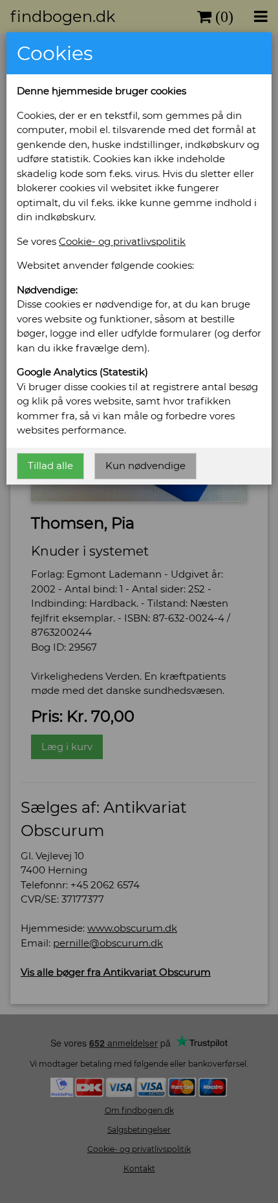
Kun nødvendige (145, 465)
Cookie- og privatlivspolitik (122, 241)
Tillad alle (50, 465)
